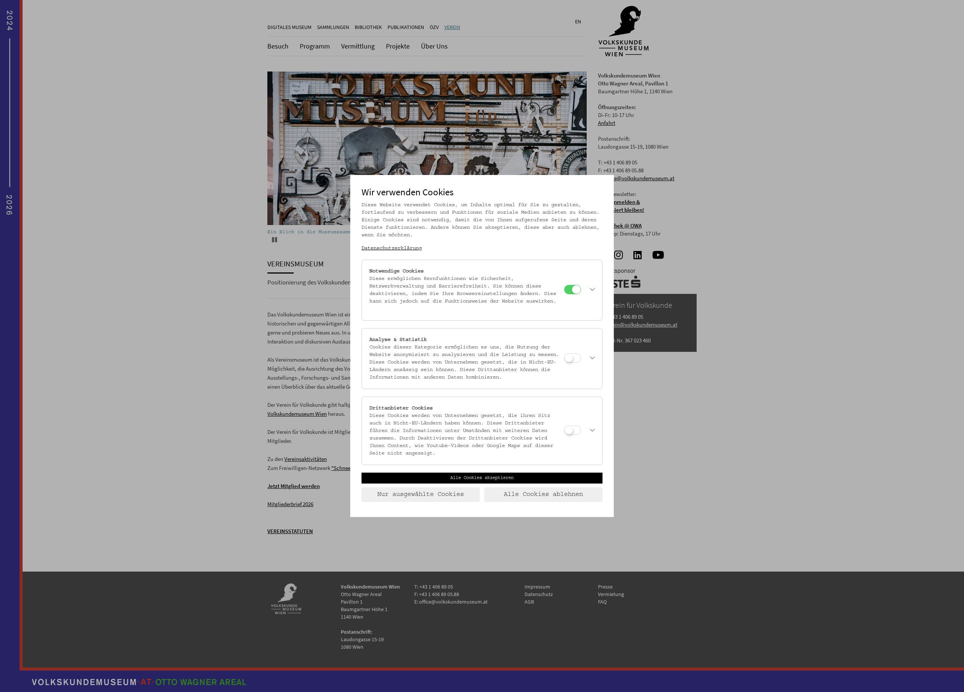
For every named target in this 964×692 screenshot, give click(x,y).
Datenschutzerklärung (392, 248)
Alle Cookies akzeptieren (482, 478)
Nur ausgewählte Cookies (420, 494)
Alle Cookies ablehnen (543, 494)
